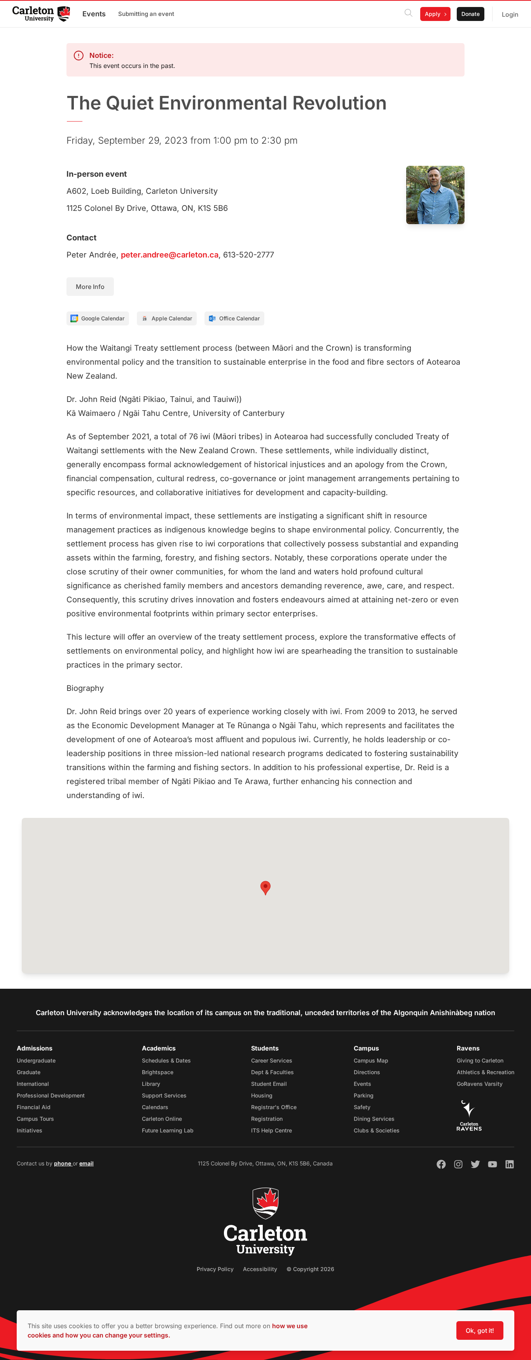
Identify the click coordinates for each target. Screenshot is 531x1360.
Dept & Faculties (272, 1072)
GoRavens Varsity (480, 1083)
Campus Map (371, 1060)
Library (151, 1083)
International (33, 1083)
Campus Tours (35, 1118)
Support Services (164, 1095)
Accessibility (260, 1269)
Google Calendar (102, 318)
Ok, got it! (480, 1330)
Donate (470, 13)
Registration (267, 1118)
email (86, 1163)
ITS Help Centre (271, 1130)
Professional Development (51, 1095)
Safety (362, 1107)
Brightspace (157, 1072)
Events (94, 14)
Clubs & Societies (377, 1130)
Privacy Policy (215, 1269)
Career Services (271, 1060)
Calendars (155, 1107)
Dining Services (374, 1118)
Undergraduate (36, 1060)
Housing (261, 1095)
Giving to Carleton (480, 1060)
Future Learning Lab (168, 1130)
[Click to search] (408, 14)
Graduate (28, 1072)
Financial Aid (34, 1107)
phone (63, 1163)
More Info (90, 286)
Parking (364, 1095)
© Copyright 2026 (310, 1269)
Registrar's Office (274, 1107)
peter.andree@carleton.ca (169, 254)
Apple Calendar (172, 318)
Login (510, 14)
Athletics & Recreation (485, 1072)
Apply (432, 13)
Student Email (269, 1083)
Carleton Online (162, 1118)
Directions (367, 1072)
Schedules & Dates (166, 1060)
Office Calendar (239, 318)
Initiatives (29, 1130)
